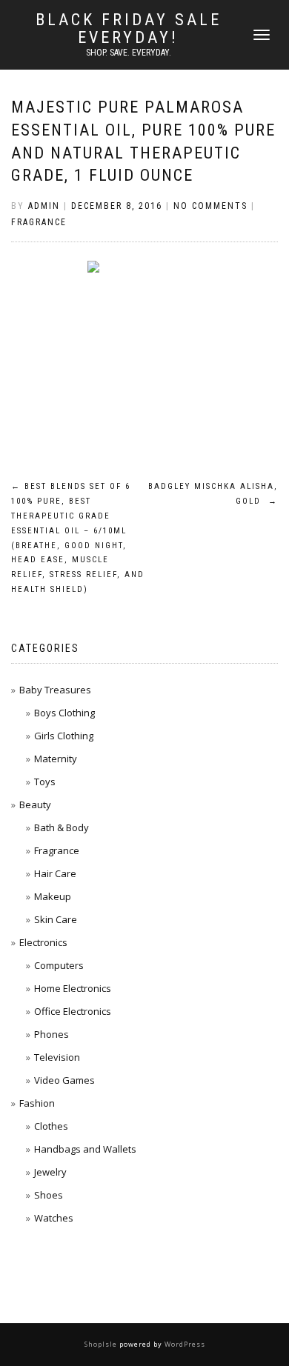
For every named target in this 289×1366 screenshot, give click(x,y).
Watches (53, 1218)
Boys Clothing (64, 712)
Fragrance (39, 222)
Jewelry (50, 1172)
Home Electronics (72, 988)
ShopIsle (101, 1344)
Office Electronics (72, 1011)
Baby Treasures (55, 689)
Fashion (37, 1103)
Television (57, 1057)
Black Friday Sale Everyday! (129, 29)
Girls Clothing (63, 735)
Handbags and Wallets (85, 1149)
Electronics (43, 942)
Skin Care (55, 919)
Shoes (48, 1195)
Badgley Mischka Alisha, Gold (213, 494)
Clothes (51, 1126)
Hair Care (55, 873)
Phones (51, 1034)
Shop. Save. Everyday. (128, 52)
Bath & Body (61, 827)
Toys (45, 781)
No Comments (210, 206)
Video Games (64, 1080)
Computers (59, 965)
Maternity (55, 758)
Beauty (35, 804)
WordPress (183, 1344)
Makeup (52, 896)
